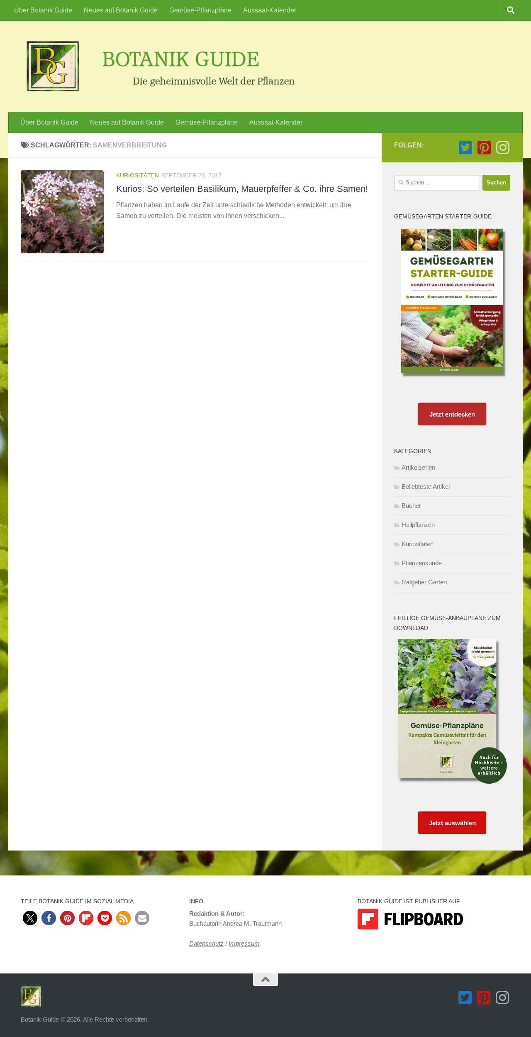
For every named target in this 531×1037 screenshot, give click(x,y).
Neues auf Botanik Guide (121, 10)
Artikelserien (418, 467)
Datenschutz (206, 943)
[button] (30, 918)
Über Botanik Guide (43, 10)
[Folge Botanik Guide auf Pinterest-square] (484, 147)
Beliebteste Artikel (426, 486)
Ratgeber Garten (424, 582)
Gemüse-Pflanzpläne (200, 10)
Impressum (244, 943)
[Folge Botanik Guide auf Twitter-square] (465, 147)
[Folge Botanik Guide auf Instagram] (502, 147)
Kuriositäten (137, 175)
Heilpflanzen (418, 524)
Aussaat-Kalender (269, 10)
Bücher (411, 505)
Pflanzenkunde (422, 562)
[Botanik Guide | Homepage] (164, 66)
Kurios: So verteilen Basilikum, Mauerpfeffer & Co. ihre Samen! (242, 189)
